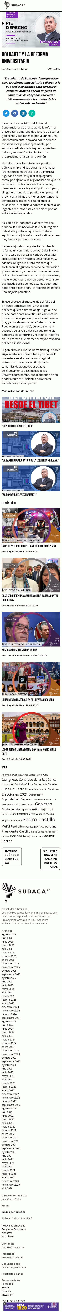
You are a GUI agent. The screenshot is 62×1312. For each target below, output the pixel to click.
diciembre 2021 (10, 1137)
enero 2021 (8, 1177)
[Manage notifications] (54, 1304)
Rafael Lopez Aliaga (41, 831)
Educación (42, 789)
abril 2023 (7, 1079)
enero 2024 (8, 1046)
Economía (30, 789)
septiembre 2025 (11, 974)
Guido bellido (11, 809)
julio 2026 (7, 938)
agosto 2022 (9, 1108)
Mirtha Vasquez (37, 813)
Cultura (29, 784)
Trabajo (27, 836)
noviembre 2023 (11, 1054)
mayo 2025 (8, 988)
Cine (45, 774)
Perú (6, 826)
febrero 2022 (9, 1130)
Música (50, 813)
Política (29, 826)
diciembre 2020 (10, 1181)
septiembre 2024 (11, 1017)
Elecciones (53, 789)
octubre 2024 (9, 1014)
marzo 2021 (8, 1170)
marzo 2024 (8, 1039)
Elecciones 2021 (15, 794)
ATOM (21, 1301)
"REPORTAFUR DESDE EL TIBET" (17, 426)
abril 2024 (7, 1036)
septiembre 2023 (11, 1061)
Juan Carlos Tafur (17, 69)
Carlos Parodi (36, 774)
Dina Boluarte (13, 788)
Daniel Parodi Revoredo (20, 655)
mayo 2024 (8, 1032)
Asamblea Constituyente (15, 774)
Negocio (6, 820)
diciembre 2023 (10, 1050)
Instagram (7, 1294)
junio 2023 (7, 1072)
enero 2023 (8, 1090)
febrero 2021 (9, 1173)
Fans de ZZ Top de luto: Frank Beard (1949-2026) (29, 546)
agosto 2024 (9, 1021)
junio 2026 (7, 941)
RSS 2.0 (13, 1301)
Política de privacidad (13, 1225)
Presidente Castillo (16, 831)
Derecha (52, 784)
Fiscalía (15, 804)
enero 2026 (8, 959)
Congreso (10, 779)
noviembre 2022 (11, 1097)
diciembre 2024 (10, 1007)
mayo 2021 (8, 1162)
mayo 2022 (8, 1119)
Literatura (22, 813)
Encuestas (36, 799)
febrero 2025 (9, 999)
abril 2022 (7, 1123)
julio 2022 (7, 1112)
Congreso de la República (37, 779)
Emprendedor (36, 794)
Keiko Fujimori (42, 809)
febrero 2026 (9, 956)
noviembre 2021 (11, 1141)
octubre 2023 (9, 1057)
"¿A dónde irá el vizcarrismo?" (19, 495)
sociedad (16, 836)
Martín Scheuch (16, 605)
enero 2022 (8, 1133)
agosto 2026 (9, 934)
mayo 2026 (8, 945)
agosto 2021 (9, 1152)
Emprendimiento (11, 799)
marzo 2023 (8, 1083)
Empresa (26, 799)
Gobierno (43, 804)
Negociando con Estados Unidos (19, 650)
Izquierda (25, 809)
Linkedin (6, 1291)
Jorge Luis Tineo (16, 551)
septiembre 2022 (11, 1104)
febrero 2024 (9, 1043)
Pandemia (16, 820)
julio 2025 (7, 981)
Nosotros (7, 1232)
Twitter (6, 1287)
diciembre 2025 (10, 963)
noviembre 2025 (11, 967)
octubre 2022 (9, 1101)
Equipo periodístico (13, 1212)
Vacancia (36, 836)
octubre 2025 (9, 970)
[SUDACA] (14, 6)
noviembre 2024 (11, 1010)
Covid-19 (20, 784)
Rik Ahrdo (12, 759)
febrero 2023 (9, 1086)
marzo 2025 (8, 996)
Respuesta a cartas (12, 1273)
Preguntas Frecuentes (14, 1229)
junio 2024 (7, 1028)
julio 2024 (7, 1025)
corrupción (8, 784)
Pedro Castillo (38, 819)
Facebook (7, 1283)
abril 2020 (7, 1188)
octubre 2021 (9, 1144)
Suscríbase (8, 1236)
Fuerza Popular (27, 804)
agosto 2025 (9, 978)
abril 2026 (7, 948)
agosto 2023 (9, 1065)
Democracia (40, 784)
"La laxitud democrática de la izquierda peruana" (30, 460)
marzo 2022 (8, 1126)
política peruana (45, 826)
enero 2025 (8, 1003)
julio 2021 (7, 1155)
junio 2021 (7, 1159)
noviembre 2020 (11, 1184)
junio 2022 (7, 1115)
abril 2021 (7, 1166)
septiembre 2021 (11, 1148)
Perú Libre (18, 826)
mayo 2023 (8, 1075)
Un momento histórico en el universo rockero (28, 700)
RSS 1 (5, 1301)
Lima (14, 813)
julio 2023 (7, 1068)
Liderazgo (6, 814)
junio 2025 (7, 985)
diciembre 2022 (10, 1094)
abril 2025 (7, 992)
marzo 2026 (8, 952)
